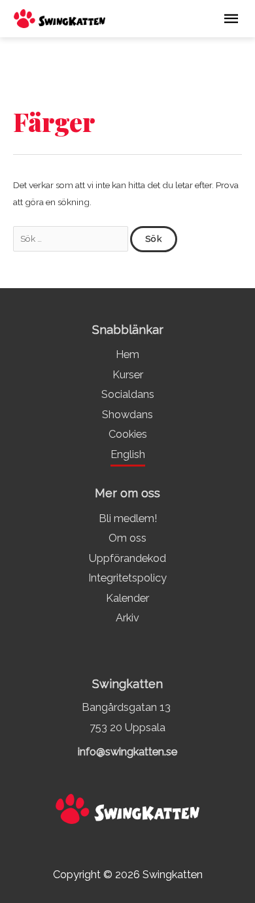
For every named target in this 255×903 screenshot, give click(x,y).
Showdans (127, 414)
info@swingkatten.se (127, 752)
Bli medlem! (128, 518)
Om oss (127, 538)
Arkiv (127, 618)
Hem (127, 354)
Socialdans (127, 394)
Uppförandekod (127, 558)
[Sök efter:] (71, 238)
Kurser (127, 375)
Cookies (128, 434)
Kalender (127, 598)
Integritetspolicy (127, 578)
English (127, 454)
